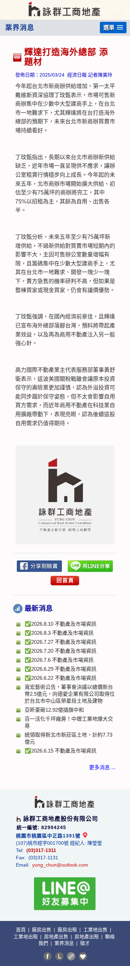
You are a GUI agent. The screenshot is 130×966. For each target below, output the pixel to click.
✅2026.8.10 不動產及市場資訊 (60, 624)
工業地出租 (26, 936)
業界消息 (64, 943)
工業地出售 (96, 929)
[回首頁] (65, 5)
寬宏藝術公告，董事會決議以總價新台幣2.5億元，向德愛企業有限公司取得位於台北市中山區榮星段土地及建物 (70, 694)
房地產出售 (57, 936)
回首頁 (65, 580)
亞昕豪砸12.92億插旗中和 (54, 710)
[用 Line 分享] (90, 566)
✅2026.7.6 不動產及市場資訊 (59, 660)
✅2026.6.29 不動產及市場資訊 (60, 669)
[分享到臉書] (39, 566)
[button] (113, 27)
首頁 (21, 929)
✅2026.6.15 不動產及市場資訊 (60, 751)
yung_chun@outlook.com (60, 865)
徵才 (85, 943)
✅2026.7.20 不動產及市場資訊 (60, 651)
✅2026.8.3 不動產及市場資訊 (59, 633)
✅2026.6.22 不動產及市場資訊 (60, 678)
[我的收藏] (83, 956)
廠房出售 (42, 929)
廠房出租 (68, 929)
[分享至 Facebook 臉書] (47, 956)
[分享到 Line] (59, 956)
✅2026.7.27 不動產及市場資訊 (60, 642)
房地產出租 (87, 936)
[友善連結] (71, 956)
